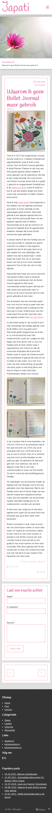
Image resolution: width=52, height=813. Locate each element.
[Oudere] (41, 673)
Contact (8, 709)
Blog (11, 62)
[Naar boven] (49, 809)
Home (4, 62)
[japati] (15, 7)
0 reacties (41, 85)
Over (7, 706)
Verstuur (15, 648)
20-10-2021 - (11, 774)
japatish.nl (9, 740)
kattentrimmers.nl (13, 747)
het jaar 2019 (36, 317)
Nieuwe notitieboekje (27, 774)
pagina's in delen (19, 187)
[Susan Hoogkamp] (40, 809)
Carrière (8, 723)
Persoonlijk (10, 730)
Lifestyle (41, 572)
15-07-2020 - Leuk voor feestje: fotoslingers (26, 784)
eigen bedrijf (24, 202)
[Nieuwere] (10, 673)
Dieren (8, 720)
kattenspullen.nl (12, 744)
